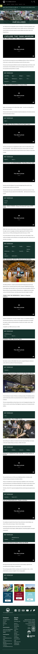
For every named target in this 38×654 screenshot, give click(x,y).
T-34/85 (20, 246)
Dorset (4, 622)
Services (16, 4)
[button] (1, 6)
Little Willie (6, 75)
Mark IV (6, 159)
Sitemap (15, 633)
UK (3, 625)
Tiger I (13, 75)
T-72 (27, 78)
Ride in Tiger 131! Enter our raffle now (10, 7)
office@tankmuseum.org (7, 643)
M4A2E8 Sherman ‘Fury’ (8, 334)
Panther (28, 75)
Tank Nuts (12, 4)
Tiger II (13, 246)
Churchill (21, 251)
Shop (24, 4)
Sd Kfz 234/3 (14, 255)
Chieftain (6, 78)
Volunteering (16, 626)
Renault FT (6, 81)
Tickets (32, 2)
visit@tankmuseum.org (7, 638)
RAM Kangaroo (6, 254)
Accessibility (16, 637)
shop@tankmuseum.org (7, 640)
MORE (7, 600)
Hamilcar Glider (28, 250)
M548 (5, 578)
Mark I (5, 120)
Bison (13, 251)
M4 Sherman (14, 78)
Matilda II (28, 246)
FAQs (15, 630)
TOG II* (5, 449)
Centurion (14, 81)
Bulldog (28, 449)
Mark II (20, 78)
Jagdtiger (6, 246)
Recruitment (16, 624)
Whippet (21, 75)
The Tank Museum (6, 619)
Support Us (20, 4)
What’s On (8, 4)
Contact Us (16, 631)
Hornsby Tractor (6, 201)
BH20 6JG (5, 623)
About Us (16, 623)
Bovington (5, 620)
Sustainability (16, 644)
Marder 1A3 (14, 497)
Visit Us (4, 4)
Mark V (13, 159)
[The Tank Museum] (9, 1)
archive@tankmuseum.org (7, 646)
